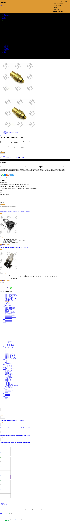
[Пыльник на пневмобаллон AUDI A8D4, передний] (2, 418)
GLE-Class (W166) (8, 377)
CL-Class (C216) (8, 371)
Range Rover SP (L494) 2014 (10, 357)
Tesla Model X (7, 395)
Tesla (3, 393)
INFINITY (6, 44)
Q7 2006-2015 (7, 302)
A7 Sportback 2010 (8, 299)
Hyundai (4, 335)
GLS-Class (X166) (8, 378)
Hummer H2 (7, 334)
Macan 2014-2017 (8, 391)
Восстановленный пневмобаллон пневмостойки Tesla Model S (15, 435)
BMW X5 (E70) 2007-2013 (9, 315)
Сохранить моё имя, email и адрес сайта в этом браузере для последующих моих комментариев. (19, 188)
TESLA (5, 41)
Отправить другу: (3, 144)
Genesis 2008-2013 (8, 337)
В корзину (2, 152)
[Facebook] (1, 174)
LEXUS (5, 36)
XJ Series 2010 (7, 342)
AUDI (23, 157)
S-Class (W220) (7, 382)
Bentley (4, 304)
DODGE (5, 39)
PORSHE (5, 43)
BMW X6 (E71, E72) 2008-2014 (10, 317)
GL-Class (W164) (8, 375)
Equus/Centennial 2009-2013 (10, 336)
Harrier (6, 398)
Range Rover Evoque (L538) (10, 354)
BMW (4, 306)
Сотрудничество (7, 15)
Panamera (6, 392)
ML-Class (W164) (8, 379)
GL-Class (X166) (8, 376)
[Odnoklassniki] (7, 174)
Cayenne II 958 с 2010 (9, 390)
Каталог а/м (4, 18)
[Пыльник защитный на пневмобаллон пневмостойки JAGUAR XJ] (2, 440)
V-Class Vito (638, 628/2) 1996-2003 (11, 385)
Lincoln (4, 364)
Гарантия (3, 17)
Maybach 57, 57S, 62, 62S (9, 368)
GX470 (6, 361)
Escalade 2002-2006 (8, 320)
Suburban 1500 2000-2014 (9, 323)
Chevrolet (4, 322)
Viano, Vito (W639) (8, 386)
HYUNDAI (6, 42)
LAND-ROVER (7, 35)
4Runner (6, 397)
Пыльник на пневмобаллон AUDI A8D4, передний (12, 420)
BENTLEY (6, 48)
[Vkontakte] (5, 174)
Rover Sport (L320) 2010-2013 (10, 358)
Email (1, 192)
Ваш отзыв (2, 202)
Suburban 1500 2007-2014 (9, 324)
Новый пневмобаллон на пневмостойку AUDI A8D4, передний (15, 211)
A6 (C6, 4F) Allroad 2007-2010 (10, 298)
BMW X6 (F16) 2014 (8, 318)
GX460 (6, 360)
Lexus (4, 359)
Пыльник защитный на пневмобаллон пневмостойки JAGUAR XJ (16, 442)
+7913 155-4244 (3, 289)
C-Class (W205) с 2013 (9, 370)
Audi (4, 59)
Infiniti (4, 338)
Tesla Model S (7, 394)
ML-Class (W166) (8, 380)
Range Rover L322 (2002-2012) (10, 355)
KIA (5, 40)
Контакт (3, 53)
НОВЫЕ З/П (16, 157)
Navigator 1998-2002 (8, 365)
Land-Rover (5, 349)
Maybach (4, 367)
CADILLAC (6, 47)
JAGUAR (6, 50)
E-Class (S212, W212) (9, 374)
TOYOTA (6, 38)
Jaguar (4, 340)
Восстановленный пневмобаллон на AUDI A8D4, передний (14, 247)
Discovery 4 (7, 352)
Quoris (6, 348)
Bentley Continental (8, 305)
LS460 (6, 362)
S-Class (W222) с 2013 (9, 384)
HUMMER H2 (6, 46)
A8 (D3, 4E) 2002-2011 (9, 300)
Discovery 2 (7, 350)
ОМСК (2, 503)
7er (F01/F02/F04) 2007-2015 (10, 312)
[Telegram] (13, 174)
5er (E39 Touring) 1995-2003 (10, 307)
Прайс (3, 16)
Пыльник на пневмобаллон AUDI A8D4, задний (11, 413)
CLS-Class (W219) (8, 373)
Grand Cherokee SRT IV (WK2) (10, 344)
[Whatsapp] (3, 174)
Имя (1, 190)
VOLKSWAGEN (7, 34)
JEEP (5, 37)
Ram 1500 (6, 330)
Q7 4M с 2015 (7, 303)
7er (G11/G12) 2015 (8, 313)
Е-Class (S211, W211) (9, 387)
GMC (5, 51)
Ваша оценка (3, 194)
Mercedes (4, 369)
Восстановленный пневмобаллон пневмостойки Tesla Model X (15, 427)
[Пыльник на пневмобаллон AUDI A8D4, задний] (2, 410)
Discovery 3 (7, 351)
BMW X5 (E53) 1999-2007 (9, 314)
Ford (3, 331)
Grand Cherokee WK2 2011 (10, 345)
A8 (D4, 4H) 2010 (9, 59)
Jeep (3, 343)
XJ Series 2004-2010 (8, 341)
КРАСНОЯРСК (4, 504)
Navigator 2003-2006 (8, 366)
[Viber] (9, 174)
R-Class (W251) (7, 381)
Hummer (4, 333)
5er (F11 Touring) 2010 (9, 309)
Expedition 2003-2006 (9, 332)
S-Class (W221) (7, 383)
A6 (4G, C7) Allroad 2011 (9, 297)
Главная (3, 14)
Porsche (4, 388)
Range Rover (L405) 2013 (9, 353)
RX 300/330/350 (8, 363)
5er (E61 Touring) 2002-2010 (10, 308)
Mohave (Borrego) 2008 (9, 347)
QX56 (6, 339)
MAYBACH (6, 45)
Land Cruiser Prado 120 (9, 399)
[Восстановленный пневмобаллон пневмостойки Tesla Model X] (2, 425)
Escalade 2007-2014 (8, 321)
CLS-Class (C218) (8, 372)
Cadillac (4, 319)
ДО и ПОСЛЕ (4, 52)
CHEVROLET (6, 49)
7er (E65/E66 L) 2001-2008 (9, 311)
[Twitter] (11, 174)
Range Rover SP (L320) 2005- (10, 356)
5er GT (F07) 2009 (8, 310)
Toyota (4, 396)
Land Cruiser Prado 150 (9, 400)
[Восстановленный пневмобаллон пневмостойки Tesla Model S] (2, 433)
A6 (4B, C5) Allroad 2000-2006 (10, 294)
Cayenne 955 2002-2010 (9, 389)
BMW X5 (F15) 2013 (8, 316)
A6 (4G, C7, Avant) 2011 (9, 296)
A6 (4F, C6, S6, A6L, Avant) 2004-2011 (12, 295)
